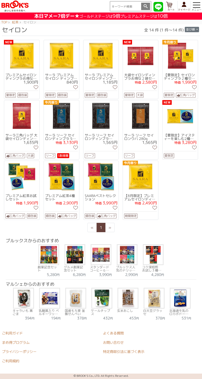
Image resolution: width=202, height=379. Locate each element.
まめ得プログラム (16, 342)
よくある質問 (113, 333)
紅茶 (15, 22)
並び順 (191, 29)
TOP (4, 22)
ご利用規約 (10, 361)
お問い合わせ (113, 342)
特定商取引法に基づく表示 (123, 351)
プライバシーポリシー (19, 351)
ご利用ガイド (12, 333)
